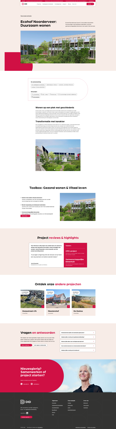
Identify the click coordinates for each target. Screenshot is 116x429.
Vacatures (85, 407)
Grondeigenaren (58, 4)
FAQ (53, 414)
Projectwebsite (36, 97)
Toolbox (69, 403)
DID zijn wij (85, 403)
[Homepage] (24, 4)
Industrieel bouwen (72, 410)
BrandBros (40, 427)
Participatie (70, 405)
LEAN (69, 407)
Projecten (39, 4)
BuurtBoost (54, 410)
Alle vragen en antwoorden (40, 345)
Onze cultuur (86, 405)
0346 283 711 (26, 384)
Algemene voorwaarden (80, 427)
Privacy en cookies (91, 427)
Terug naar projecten (26, 16)
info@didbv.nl (36, 384)
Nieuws (69, 4)
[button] (38, 155)
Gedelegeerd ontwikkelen (47, 4)
